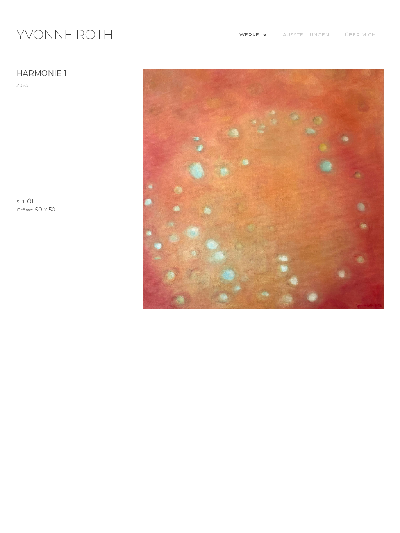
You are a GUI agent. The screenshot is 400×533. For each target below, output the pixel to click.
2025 (22, 85)
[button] (253, 34)
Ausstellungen (306, 34)
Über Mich (360, 34)
